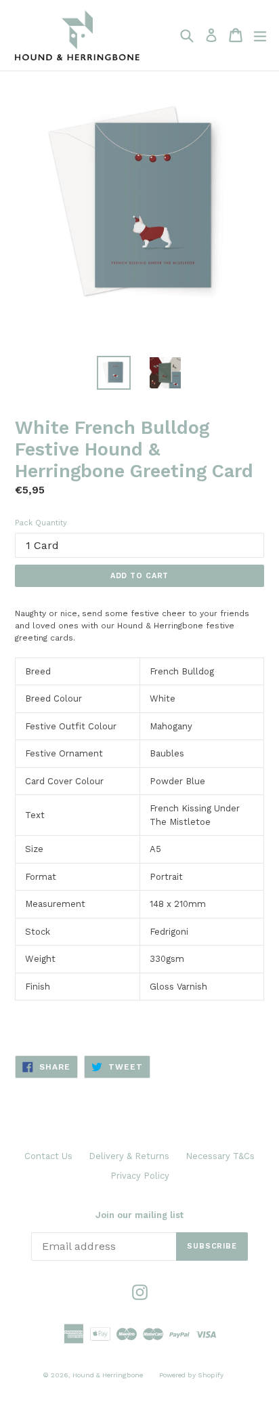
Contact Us (48, 1156)
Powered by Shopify (191, 1375)
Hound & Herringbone (107, 1375)
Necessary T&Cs (220, 1156)
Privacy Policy (139, 1176)
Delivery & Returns (129, 1156)
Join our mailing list (139, 1215)
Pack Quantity (41, 523)
